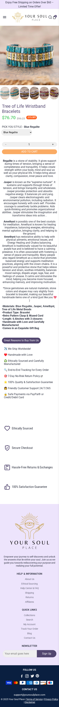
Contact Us (29, 638)
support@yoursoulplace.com (29, 694)
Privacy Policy (51, 699)
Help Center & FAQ (29, 588)
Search (29, 620)
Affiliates (29, 602)
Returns (30, 597)
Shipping (29, 593)
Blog (29, 633)
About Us (29, 579)
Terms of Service (34, 699)
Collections (29, 615)
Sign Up (46, 653)
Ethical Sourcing (29, 584)
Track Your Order (29, 629)
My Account (29, 624)
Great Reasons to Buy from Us (21, 340)
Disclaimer (30, 702)
